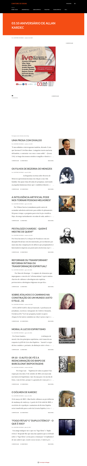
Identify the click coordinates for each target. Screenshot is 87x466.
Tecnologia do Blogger (44, 462)
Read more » (51, 160)
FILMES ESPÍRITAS (57, 9)
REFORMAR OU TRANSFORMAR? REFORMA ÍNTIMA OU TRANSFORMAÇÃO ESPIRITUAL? (30, 263)
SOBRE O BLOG (14, 9)
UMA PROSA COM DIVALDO (27, 140)
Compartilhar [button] (69, 43)
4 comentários (24, 444)
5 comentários (24, 160)
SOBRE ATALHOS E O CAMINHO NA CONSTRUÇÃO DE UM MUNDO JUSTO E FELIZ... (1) (32, 297)
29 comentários (24, 189)
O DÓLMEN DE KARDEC (24, 392)
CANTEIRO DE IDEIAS (19, 3)
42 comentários (24, 321)
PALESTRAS (46, 9)
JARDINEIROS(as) (25, 9)
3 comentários (24, 252)
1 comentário (23, 220)
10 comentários (24, 412)
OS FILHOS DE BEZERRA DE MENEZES (32, 168)
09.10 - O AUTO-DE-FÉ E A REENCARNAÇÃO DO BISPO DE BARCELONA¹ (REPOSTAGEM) (28, 360)
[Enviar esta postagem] (12, 96)
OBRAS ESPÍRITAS (37, 9)
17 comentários (24, 384)
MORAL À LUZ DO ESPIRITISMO (29, 329)
